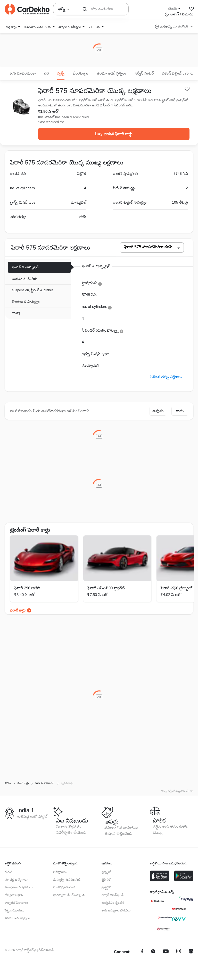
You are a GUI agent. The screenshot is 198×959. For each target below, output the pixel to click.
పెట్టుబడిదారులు (14, 910)
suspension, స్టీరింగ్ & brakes (33, 290)
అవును (157, 411)
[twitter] (153, 952)
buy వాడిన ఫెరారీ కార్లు (114, 134)
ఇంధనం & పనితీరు (24, 279)
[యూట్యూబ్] (166, 952)
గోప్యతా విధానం (14, 895)
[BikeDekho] (157, 900)
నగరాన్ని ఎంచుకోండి (174, 27)
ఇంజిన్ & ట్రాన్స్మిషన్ (25, 267)
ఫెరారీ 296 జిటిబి (27, 588)
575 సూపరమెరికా (23, 73)
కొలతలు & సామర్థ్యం (26, 302)
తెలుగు (172, 8)
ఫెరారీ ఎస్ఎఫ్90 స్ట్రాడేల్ (106, 588)
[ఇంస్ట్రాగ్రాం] (178, 952)
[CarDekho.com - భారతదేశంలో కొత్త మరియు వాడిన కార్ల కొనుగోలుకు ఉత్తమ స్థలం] (27, 9)
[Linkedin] (191, 952)
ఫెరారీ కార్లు (18, 610)
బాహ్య (16, 313)
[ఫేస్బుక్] (142, 952)
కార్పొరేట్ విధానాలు (16, 903)
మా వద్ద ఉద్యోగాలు (16, 879)
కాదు (180, 411)
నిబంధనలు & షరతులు (18, 887)
